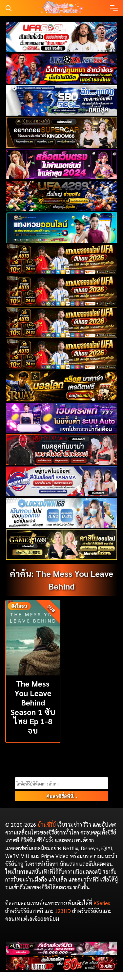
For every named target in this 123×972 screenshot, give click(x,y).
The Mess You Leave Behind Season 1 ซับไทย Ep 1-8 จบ (32, 707)
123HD (63, 910)
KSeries (101, 902)
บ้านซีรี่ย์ (46, 824)
